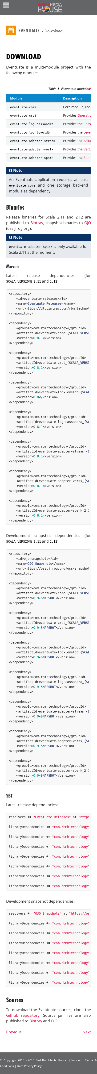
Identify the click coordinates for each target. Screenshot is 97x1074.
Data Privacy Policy (29, 1066)
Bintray (36, 222)
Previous (14, 1032)
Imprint (76, 1060)
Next (87, 1032)
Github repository (23, 1015)
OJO (87, 222)
